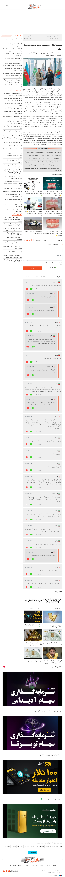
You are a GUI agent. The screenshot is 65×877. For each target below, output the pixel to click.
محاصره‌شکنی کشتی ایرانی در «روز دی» (11, 191)
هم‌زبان (41, 865)
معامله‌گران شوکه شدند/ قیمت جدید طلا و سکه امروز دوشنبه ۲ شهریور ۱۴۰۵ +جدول (12, 75)
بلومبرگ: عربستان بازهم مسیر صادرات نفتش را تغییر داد (12, 60)
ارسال (32, 268)
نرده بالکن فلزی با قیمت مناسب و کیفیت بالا (13, 238)
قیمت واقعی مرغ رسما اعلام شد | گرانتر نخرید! (12, 150)
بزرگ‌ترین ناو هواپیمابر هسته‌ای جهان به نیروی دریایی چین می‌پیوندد (12, 50)
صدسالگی (48, 865)
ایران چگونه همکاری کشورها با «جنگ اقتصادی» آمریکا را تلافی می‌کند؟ (13, 81)
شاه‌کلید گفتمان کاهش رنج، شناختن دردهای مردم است (13, 166)
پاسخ (39, 289)
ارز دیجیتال (14, 846)
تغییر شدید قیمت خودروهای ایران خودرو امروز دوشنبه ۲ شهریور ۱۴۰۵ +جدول (12, 64)
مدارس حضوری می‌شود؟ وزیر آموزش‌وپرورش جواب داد (14, 122)
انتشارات (20, 865)
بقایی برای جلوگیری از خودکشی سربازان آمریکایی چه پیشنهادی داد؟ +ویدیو (14, 155)
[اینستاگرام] (9, 871)
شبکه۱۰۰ (55, 865)
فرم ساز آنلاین (48, 846)
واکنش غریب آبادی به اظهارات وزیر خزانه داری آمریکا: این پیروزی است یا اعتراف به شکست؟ (13, 172)
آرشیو (14, 865)
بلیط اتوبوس (7, 846)
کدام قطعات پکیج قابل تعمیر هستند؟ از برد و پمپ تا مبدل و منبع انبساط (12, 256)
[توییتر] (7, 871)
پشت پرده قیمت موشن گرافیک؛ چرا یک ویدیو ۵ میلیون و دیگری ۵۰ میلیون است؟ (12, 229)
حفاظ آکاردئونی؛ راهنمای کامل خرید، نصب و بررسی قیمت (13, 252)
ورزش (54, 36)
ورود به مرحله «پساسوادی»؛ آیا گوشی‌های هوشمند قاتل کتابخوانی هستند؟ (43, 152)
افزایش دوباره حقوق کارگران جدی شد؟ (11, 108)
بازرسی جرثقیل (55, 846)
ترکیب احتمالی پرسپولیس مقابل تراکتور (13, 104)
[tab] (17, 36)
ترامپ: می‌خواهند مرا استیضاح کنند (12, 142)
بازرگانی (17, 214)
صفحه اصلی (59, 36)
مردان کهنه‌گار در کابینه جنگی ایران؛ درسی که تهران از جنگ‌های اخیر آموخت (43, 159)
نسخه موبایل (32, 852)
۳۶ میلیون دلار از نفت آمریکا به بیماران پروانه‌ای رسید (12, 205)
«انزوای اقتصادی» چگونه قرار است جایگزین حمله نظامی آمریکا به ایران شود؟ (42, 162)
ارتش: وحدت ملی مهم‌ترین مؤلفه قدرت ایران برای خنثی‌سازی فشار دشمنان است (13, 183)
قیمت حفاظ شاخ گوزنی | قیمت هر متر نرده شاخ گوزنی (12, 247)
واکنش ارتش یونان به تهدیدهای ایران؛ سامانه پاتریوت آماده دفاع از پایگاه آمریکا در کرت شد (12, 138)
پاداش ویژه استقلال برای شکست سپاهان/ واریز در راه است (14, 195)
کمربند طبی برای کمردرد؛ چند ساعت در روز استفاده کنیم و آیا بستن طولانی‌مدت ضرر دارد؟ (12, 219)
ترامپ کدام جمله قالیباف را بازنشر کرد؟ (13, 86)
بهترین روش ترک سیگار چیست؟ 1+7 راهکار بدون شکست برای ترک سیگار (13, 225)
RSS (9, 865)
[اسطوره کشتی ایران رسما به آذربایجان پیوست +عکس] (42, 72)
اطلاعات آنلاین (34, 6)
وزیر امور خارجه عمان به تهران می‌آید (12, 188)
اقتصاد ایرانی (26, 846)
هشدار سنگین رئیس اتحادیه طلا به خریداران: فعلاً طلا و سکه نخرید (13, 94)
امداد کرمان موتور (40, 846)
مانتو (61, 846)
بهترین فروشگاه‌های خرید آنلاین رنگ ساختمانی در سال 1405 (13, 261)
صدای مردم (34, 865)
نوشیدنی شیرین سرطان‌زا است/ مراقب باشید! (12, 132)
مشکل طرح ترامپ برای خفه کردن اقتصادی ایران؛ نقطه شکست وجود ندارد (43, 155)
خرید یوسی (33, 846)
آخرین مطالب (16, 90)
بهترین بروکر (19, 846)
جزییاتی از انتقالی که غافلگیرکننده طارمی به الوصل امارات (13, 177)
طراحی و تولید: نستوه (54, 875)
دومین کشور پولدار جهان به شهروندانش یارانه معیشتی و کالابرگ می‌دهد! (43, 165)
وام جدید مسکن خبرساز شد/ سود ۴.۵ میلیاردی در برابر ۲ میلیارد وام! (12, 99)
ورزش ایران (49, 36)
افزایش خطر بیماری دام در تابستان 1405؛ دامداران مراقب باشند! (13, 234)
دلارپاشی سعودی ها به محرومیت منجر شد (12, 117)
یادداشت (27, 865)
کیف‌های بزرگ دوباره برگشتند (13, 146)
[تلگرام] (4, 871)
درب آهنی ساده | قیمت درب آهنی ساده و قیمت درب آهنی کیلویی (12, 243)
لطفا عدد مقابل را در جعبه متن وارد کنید (53, 264)
